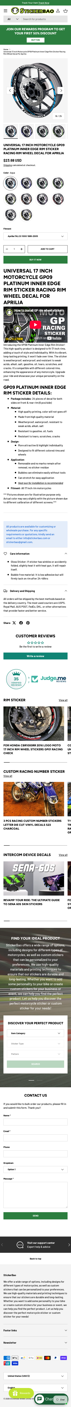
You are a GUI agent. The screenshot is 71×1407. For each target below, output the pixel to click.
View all (63, 700)
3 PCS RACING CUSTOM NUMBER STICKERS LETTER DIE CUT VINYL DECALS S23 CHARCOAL (32, 824)
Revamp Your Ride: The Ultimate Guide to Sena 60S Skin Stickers (31, 902)
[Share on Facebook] (21, 622)
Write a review (35, 656)
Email (6, 1131)
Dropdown (8, 1163)
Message (7, 1178)
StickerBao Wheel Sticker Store (23, 1399)
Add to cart (47, 249)
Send (35, 1215)
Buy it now (35, 259)
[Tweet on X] (14, 622)
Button (35, 40)
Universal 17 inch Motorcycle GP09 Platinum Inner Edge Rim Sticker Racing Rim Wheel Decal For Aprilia (34, 52)
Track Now (43, 2)
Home (5, 49)
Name (6, 1115)
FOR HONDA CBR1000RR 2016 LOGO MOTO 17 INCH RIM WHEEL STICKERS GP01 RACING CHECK (33, 749)
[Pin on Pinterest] (27, 622)
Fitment (7, 228)
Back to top (35, 1258)
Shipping (7, 165)
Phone (6, 1147)
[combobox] (35, 19)
